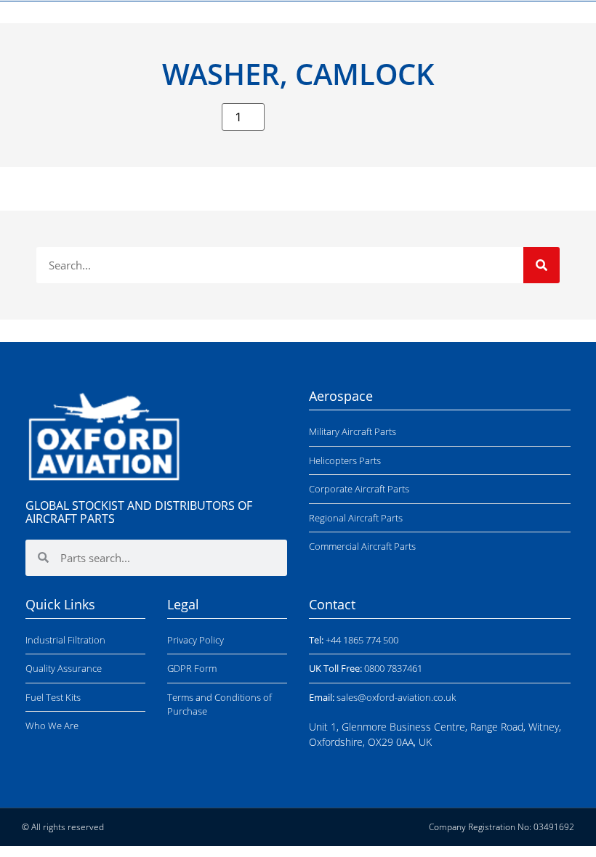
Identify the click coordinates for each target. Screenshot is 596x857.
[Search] (541, 265)
